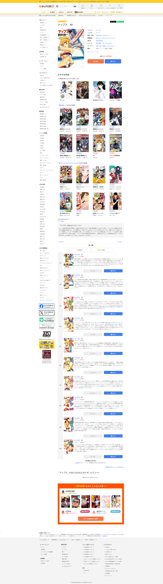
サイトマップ (109, 575)
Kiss (41, 265)
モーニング (42, 282)
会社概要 (108, 573)
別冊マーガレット (44, 275)
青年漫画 (42, 140)
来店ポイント (121, 12)
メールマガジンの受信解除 (47, 551)
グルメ (41, 177)
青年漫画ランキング (89, 554)
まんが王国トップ (44, 539)
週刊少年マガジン (44, 268)
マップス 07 (78, 376)
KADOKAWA (99, 40)
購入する (113, 61)
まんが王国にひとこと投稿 (46, 85)
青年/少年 (69, 12)
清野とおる (42, 224)
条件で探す (42, 92)
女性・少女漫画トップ (45, 37)
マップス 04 (78, 318)
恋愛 (41, 153)
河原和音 (42, 206)
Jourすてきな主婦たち (45, 280)
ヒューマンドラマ (44, 155)
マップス (98, 30)
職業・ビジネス (43, 160)
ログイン (42, 66)
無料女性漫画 (43, 118)
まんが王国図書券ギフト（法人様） (114, 561)
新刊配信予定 (43, 30)
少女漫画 (42, 138)
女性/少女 (61, 12)
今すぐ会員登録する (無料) (91, 518)
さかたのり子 (43, 216)
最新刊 (81, 250)
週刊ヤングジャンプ (44, 270)
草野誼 (41, 214)
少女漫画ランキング (89, 551)
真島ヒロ (42, 241)
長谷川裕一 (103, 35)
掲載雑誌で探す (43, 99)
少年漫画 (42, 143)
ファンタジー (110, 46)
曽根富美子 (42, 226)
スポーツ (42, 167)
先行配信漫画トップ (44, 35)
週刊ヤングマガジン (44, 258)
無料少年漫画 (43, 126)
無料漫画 (80, 12)
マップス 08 (78, 397)
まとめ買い (102, 250)
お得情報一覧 (43, 56)
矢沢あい (42, 243)
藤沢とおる (42, 238)
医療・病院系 (43, 180)
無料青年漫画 (43, 123)
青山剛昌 (42, 187)
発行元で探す (43, 104)
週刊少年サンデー (44, 287)
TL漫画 (41, 145)
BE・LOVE (42, 250)
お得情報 (43, 563)
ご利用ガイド (43, 80)
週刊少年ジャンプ (44, 260)
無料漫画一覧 (43, 116)
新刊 (114, 12)
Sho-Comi (42, 285)
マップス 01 (78, 254)
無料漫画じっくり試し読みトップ (60, 539)
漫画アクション (43, 295)
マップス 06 (78, 357)
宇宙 (100, 46)
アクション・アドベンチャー (46, 170)
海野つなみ (42, 196)
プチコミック (43, 255)
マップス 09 (78, 418)
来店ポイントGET (44, 54)
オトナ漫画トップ (44, 47)
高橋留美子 (42, 231)
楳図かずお (42, 199)
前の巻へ (61, 242)
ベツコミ (42, 277)
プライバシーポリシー (111, 568)
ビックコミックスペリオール (46, 300)
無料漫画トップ (43, 22)
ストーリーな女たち (44, 253)
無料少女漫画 (43, 121)
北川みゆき (42, 211)
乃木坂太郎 (42, 234)
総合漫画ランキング (89, 547)
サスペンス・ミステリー (45, 162)
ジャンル (99, 12)
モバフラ (42, 297)
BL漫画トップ (43, 44)
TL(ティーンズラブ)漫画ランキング (92, 559)
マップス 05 (78, 338)
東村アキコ (42, 236)
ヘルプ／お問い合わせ (45, 78)
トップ (43, 12)
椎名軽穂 (42, 219)
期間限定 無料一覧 (44, 128)
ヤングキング (43, 290)
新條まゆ (42, 221)
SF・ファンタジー (44, 175)
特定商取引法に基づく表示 (112, 571)
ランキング (106, 12)
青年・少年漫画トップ (45, 40)
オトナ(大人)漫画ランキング (90, 563)
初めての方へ (43, 82)
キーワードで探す (44, 102)
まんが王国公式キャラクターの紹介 (114, 559)
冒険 (97, 46)
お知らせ (42, 75)
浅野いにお (42, 189)
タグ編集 (61, 221)
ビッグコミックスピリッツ (46, 263)
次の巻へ (120, 242)
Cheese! (42, 273)
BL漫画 (41, 148)
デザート (42, 292)
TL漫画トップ (43, 42)
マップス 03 (78, 297)
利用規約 (108, 566)
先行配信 (52, 12)
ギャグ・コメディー (44, 157)
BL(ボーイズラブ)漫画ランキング (92, 561)
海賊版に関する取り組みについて (46, 339)
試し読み (95, 61)
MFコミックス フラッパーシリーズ (68, 163)
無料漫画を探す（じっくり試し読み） (114, 467)
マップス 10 (78, 440)
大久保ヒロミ (43, 201)
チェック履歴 (43, 68)
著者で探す (42, 97)
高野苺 (41, 229)
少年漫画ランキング (89, 556)
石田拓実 (42, 194)
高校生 (104, 46)
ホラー (41, 172)
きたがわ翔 (42, 209)
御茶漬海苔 (42, 204)
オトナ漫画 (42, 150)
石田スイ (42, 192)
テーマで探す (43, 94)
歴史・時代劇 (43, 165)
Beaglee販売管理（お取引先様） (113, 563)
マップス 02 (78, 275)
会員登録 (42, 63)
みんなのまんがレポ (44, 107)
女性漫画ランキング (89, 549)
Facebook (86, 570)
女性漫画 (42, 135)
